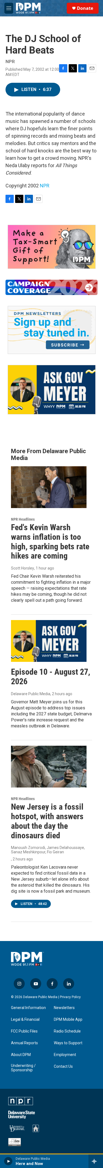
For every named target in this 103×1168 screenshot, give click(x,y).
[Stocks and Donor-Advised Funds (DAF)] (51, 247)
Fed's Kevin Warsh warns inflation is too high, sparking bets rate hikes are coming (50, 542)
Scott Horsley (22, 568)
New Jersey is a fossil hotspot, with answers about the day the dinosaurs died (47, 821)
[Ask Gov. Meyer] (51, 389)
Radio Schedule (67, 1031)
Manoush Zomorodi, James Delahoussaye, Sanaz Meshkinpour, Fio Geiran (48, 849)
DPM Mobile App (68, 1019)
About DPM (21, 1055)
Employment (65, 1055)
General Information (28, 1008)
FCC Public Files (24, 1031)
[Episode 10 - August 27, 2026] (49, 641)
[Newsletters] (51, 330)
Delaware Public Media (30, 694)
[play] (8, 1161)
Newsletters (64, 1008)
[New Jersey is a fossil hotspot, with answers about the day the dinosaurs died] (49, 766)
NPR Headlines (23, 519)
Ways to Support (68, 1043)
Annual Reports (24, 1043)
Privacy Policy (70, 997)
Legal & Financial (25, 1019)
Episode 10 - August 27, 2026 (50, 676)
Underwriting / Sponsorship (23, 1068)
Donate (85, 8)
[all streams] (95, 1161)
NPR (44, 185)
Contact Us (63, 1066)
